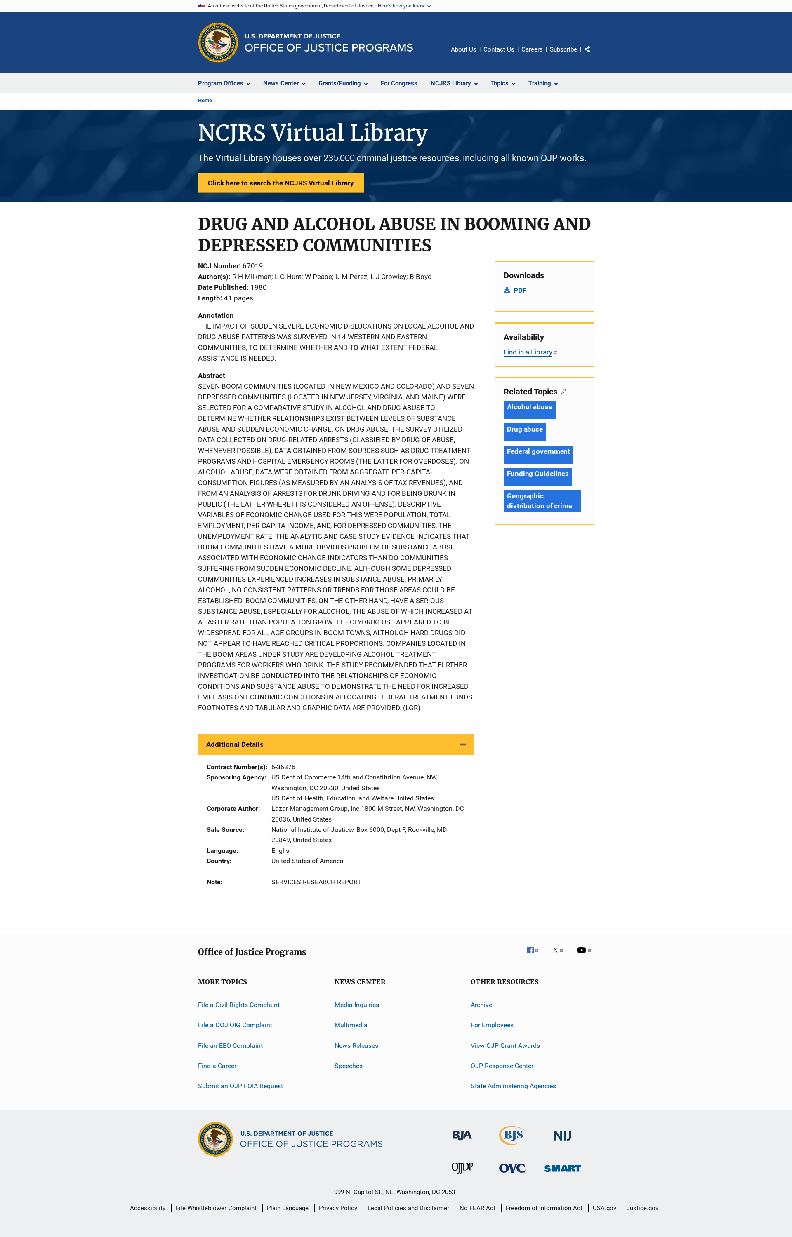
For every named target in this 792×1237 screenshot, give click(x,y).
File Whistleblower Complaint (216, 1208)
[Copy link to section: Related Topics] (561, 391)
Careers (532, 49)
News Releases (356, 1045)
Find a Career (217, 1066)
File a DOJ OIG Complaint (235, 1025)
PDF (520, 290)
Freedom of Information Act (544, 1208)
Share (594, 55)
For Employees (492, 1025)
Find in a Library (528, 352)
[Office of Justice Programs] (218, 42)
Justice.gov (642, 1208)
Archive (481, 1005)
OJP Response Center (502, 1066)
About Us (463, 49)
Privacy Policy (338, 1208)
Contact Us (498, 49)
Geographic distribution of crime (539, 501)
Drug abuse (525, 429)
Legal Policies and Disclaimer (408, 1208)
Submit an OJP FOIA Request (240, 1086)
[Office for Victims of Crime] (512, 1174)
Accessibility (147, 1208)
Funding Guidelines (538, 473)
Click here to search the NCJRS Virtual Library (281, 183)
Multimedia (351, 1025)
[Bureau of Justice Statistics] (512, 1147)
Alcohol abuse (529, 407)
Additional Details (235, 744)
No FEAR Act (477, 1208)
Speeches (349, 1066)
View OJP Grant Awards (505, 1045)
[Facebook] (536, 956)
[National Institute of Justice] (562, 1142)
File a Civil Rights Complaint (239, 1005)
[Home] (329, 43)
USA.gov (604, 1208)
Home (205, 100)
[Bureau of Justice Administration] (462, 1142)
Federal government (538, 451)
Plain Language (288, 1208)
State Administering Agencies (513, 1086)
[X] (561, 956)
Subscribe (563, 49)
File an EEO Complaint (230, 1045)
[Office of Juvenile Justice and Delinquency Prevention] (462, 1175)
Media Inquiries (357, 1005)
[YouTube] (586, 956)
